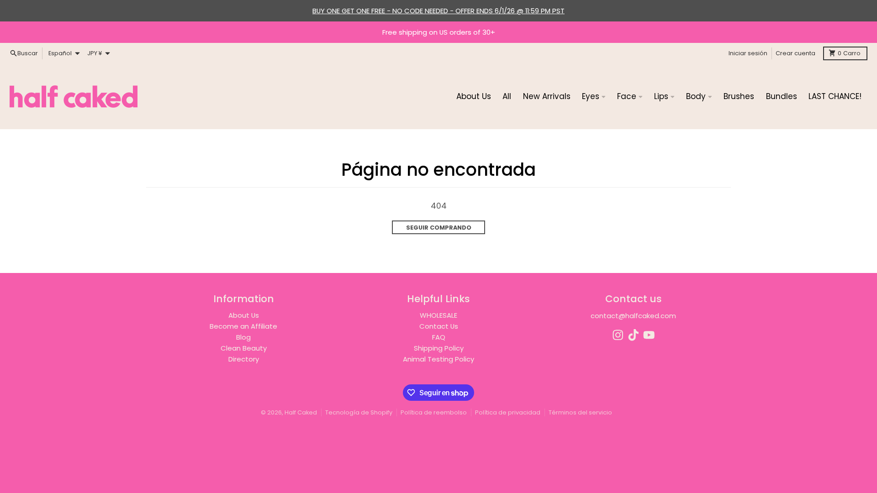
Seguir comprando (438, 227)
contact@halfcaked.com (633, 315)
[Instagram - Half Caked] (618, 335)
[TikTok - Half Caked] (633, 335)
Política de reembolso (434, 412)
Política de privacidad (507, 412)
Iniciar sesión (748, 53)
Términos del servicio (580, 412)
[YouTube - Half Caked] (649, 335)
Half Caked (301, 412)
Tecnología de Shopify (358, 412)
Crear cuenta (795, 53)
